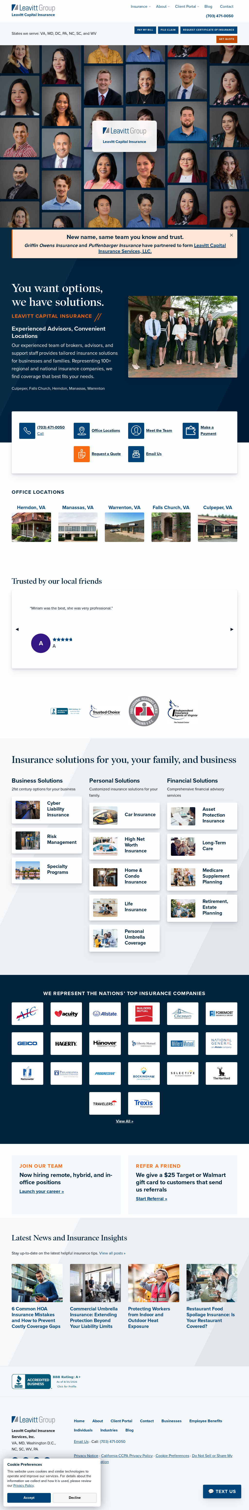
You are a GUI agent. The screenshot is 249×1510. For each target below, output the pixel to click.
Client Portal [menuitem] (185, 6)
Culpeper (19, 388)
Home (79, 1421)
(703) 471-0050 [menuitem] (219, 16)
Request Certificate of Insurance (208, 29)
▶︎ (234, 629)
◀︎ (19, 629)
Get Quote (226, 39)
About (97, 1421)
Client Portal (121, 1421)
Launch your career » (41, 1191)
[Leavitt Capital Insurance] (33, 7)
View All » (124, 1121)
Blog (129, 1430)
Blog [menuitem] (208, 6)
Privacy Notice (86, 1455)
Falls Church (39, 388)
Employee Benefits (205, 1421)
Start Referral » (151, 1198)
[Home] (33, 1419)
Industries (109, 1430)
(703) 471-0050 (112, 1441)
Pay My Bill (145, 29)
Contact (147, 1421)
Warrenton (96, 388)
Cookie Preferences (172, 1455)
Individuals (83, 1430)
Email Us (81, 1441)
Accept (29, 1498)
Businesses (171, 1421)
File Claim (168, 29)
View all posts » (112, 1253)
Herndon (59, 388)
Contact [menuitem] (226, 6)
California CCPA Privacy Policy (127, 1455)
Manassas (77, 388)
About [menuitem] (161, 6)
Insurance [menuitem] (139, 6)
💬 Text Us (222, 1491)
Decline (75, 1498)
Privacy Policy (23, 1486)
